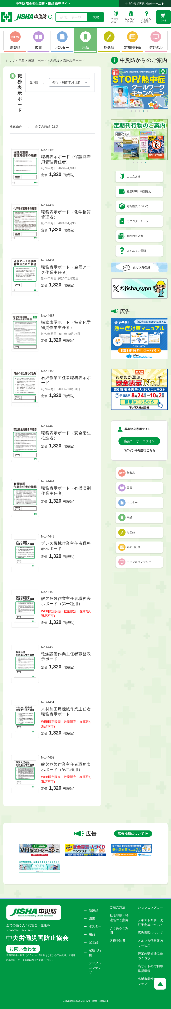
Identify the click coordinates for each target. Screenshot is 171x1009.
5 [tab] (147, 111)
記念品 (93, 942)
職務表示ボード (74, 61)
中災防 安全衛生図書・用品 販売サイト (43, 3)
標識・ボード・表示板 (43, 61)
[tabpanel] (139, 88)
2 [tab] (135, 111)
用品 (92, 934)
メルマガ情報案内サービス (150, 943)
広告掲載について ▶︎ (133, 833)
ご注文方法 (117, 907)
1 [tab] (131, 111)
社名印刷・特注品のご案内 (119, 917)
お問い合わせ (22, 948)
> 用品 (20, 61)
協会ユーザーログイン (139, 441)
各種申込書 (117, 940)
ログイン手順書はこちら (139, 450)
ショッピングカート (150, 910)
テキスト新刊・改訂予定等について (150, 922)
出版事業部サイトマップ (150, 981)
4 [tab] (143, 111)
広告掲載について (150, 932)
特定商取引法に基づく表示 (150, 956)
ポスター (95, 926)
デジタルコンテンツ (95, 967)
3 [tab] (139, 111)
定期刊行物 (95, 952)
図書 (92, 918)
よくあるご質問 (119, 930)
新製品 (93, 910)
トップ (10, 61)
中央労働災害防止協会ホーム (143, 3)
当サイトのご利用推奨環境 (150, 968)
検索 (96, 17)
